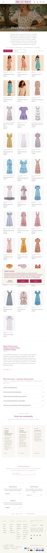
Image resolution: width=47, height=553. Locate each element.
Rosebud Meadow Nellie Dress (8, 74)
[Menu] (3, 2)
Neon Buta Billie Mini (21, 309)
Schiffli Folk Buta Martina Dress (37, 124)
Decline (36, 281)
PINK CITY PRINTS (9, 545)
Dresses (21, 513)
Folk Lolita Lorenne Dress (36, 151)
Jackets (11, 530)
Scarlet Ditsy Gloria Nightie (8, 334)
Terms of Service (18, 546)
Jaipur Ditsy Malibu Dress (22, 151)
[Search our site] (34, 2)
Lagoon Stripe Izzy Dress (7, 99)
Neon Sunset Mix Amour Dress (37, 230)
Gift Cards (12, 532)
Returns (18, 526)
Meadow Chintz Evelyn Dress (37, 204)
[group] (23, 441)
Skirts (11, 528)
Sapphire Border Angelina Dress (37, 309)
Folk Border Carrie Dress (7, 309)
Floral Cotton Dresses (11, 47)
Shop (17, 513)
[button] (14, 63)
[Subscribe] (34, 473)
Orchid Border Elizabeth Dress (8, 230)
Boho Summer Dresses (19, 47)
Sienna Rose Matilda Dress (22, 74)
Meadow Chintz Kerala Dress (8, 177)
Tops (11, 526)
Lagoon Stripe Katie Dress (36, 74)
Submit (41, 525)
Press (24, 538)
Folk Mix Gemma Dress (21, 204)
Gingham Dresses (37, 47)
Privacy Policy (36, 277)
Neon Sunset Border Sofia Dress (37, 99)
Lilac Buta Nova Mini (21, 124)
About (4, 532)
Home (13, 513)
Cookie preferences (14, 548)
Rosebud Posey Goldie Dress (22, 99)
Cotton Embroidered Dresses (28, 47)
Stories (4, 530)
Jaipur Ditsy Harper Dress (8, 204)
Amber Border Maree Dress (8, 151)
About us (25, 524)
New (4, 526)
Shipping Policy (7, 548)
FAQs (18, 532)
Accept (23, 281)
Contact (18, 534)
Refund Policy (5, 546)
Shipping (19, 524)
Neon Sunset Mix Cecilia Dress (23, 230)
